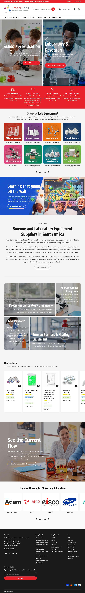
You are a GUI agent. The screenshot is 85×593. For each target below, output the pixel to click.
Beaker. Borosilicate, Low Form (31, 391)
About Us (70, 558)
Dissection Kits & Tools (42, 540)
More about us (41, 267)
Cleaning (38, 554)
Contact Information (73, 556)
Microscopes (13, 165)
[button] (79, 9)
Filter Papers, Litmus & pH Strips (72, 166)
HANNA (53, 549)
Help (70, 1)
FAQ (68, 538)
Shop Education (30, 63)
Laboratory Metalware (52, 142)
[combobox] (43, 9)
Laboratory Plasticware (33, 142)
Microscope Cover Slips (66, 391)
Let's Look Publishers (57, 551)
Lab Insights (70, 547)
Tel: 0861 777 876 (9, 549)
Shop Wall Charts (15, 206)
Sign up (20, 578)
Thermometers (40, 549)
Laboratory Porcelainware (72, 142)
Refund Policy (71, 545)
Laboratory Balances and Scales (32, 166)
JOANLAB (54, 542)
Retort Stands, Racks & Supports (42, 557)
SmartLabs (10, 591)
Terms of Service (72, 551)
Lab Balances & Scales (42, 551)
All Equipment (39, 563)
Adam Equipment (13, 512)
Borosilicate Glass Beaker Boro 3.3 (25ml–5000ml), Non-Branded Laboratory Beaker (49, 394)
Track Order (70, 554)
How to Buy (70, 540)
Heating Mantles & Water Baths (52, 166)
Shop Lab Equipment (54, 65)
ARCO (32, 512)
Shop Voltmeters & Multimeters (20, 464)
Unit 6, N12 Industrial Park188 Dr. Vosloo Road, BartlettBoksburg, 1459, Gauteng (12, 543)
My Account (78, 1)
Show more (42, 172)
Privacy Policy (71, 549)
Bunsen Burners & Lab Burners (42, 546)
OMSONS (69, 512)
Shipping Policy (71, 542)
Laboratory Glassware (13, 142)
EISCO (50, 512)
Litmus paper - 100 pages (10, 391)
